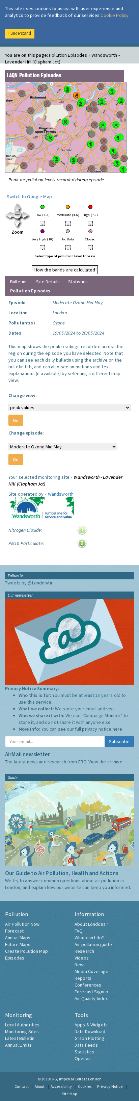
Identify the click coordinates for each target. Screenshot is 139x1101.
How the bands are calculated (64, 270)
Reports (83, 978)
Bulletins (19, 282)
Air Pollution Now (22, 924)
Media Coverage (91, 971)
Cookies (84, 1086)
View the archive (105, 762)
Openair (83, 1058)
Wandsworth (61, 494)
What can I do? (89, 938)
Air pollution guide (93, 944)
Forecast (14, 931)
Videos (82, 958)
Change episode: (26, 433)
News (80, 965)
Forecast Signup (91, 992)
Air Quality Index (91, 998)
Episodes (14, 958)
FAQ (79, 931)
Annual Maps (18, 938)
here (117, 729)
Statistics (78, 282)
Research (84, 951)
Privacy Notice (109, 1086)
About (40, 1086)
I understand (19, 33)
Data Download (90, 1031)
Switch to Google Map (29, 196)
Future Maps (18, 944)
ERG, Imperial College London (76, 1078)
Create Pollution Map (26, 951)
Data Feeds (86, 1045)
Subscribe (119, 741)
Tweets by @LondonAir (29, 583)
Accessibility (61, 1086)
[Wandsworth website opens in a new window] (41, 509)
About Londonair (91, 924)
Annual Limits (18, 1045)
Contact (22, 1086)
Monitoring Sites (22, 1031)
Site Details (48, 282)
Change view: (22, 395)
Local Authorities (22, 1025)
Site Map (69, 1093)
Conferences (88, 985)
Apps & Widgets (91, 1025)
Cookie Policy (115, 15)
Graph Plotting (89, 1038)
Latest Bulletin (19, 1038)
